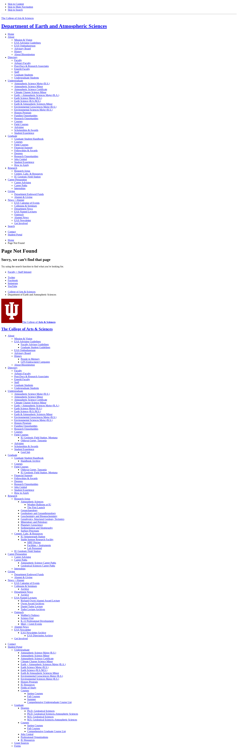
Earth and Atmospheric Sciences (54, 26)
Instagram (13, 283)
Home (11, 34)
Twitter (11, 277)
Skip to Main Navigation (20, 6)
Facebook (13, 280)
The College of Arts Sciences (17, 18)
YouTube (12, 286)
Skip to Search (15, 9)
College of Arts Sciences (21, 291)
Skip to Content (16, 4)
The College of (39, 322)
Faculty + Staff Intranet (19, 272)
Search (11, 226)
